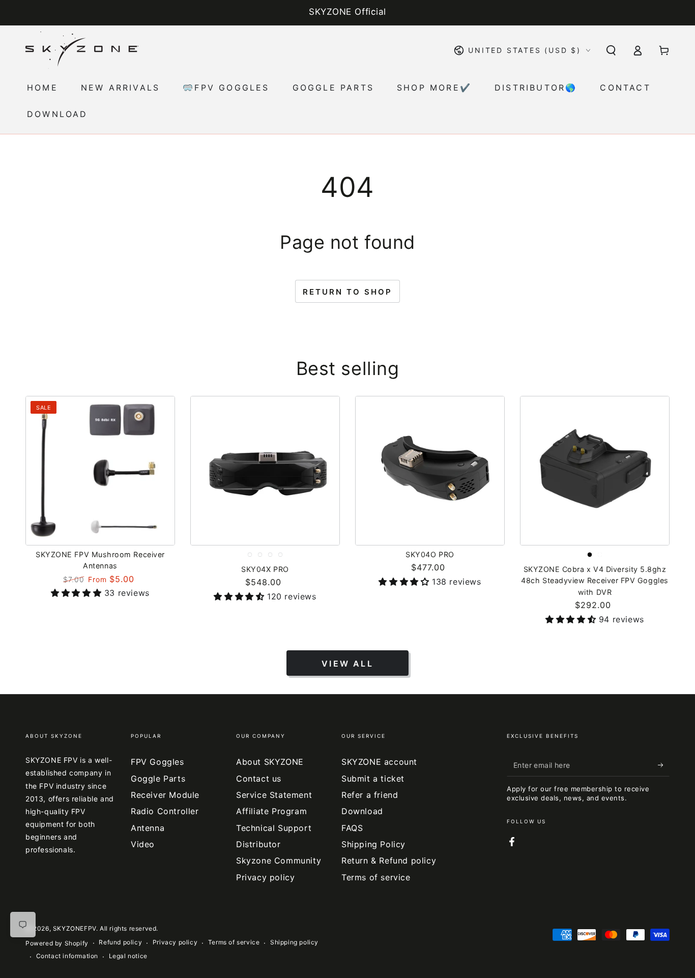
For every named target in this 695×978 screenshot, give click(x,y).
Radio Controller (165, 811)
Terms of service (376, 877)
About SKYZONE (270, 762)
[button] (611, 50)
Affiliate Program (271, 811)
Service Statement (274, 795)
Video (143, 844)
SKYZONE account (379, 762)
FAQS (352, 828)
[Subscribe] (664, 765)
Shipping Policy (373, 844)
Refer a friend (369, 795)
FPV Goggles (157, 762)
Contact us (258, 778)
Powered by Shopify (57, 943)
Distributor (258, 844)
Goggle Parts (158, 778)
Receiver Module (165, 795)
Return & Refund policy (388, 860)
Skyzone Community (278, 860)
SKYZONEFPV (74, 928)
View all (347, 663)
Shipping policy (294, 942)
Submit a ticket (372, 778)
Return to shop (347, 292)
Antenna (147, 828)
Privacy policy (265, 877)
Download (362, 811)
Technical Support (273, 828)
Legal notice (128, 956)
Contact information (67, 956)
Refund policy (120, 942)
